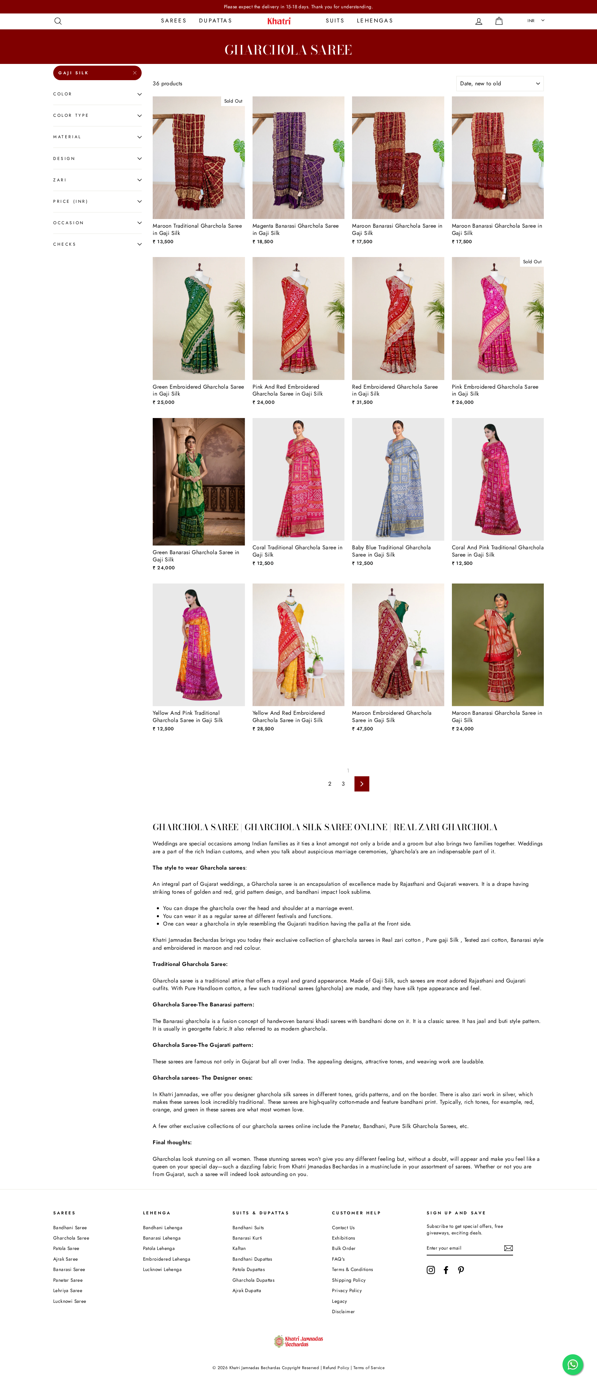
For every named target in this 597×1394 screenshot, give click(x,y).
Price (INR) (71, 201)
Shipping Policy (349, 1280)
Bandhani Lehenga (162, 1227)
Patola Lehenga (159, 1248)
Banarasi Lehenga (162, 1237)
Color (63, 94)
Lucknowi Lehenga (162, 1269)
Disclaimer (343, 1311)
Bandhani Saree (70, 1227)
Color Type (71, 115)
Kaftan (239, 1248)
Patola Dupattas (249, 1269)
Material (67, 137)
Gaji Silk (73, 73)
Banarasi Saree (69, 1269)
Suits (335, 21)
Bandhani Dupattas (252, 1258)
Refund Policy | (337, 1368)
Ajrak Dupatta (247, 1290)
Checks (65, 244)
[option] (298, 6)
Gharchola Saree (71, 1237)
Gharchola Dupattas (253, 1280)
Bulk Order (344, 1248)
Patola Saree (66, 1248)
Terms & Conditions (352, 1269)
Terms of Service (369, 1368)
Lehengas (375, 21)
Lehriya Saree (67, 1290)
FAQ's (338, 1258)
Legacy (339, 1301)
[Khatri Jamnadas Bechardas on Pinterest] (461, 1270)
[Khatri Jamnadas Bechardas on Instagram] (431, 1270)
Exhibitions (343, 1237)
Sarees (174, 21)
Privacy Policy (347, 1290)
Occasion (68, 223)
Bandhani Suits (248, 1227)
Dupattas (216, 21)
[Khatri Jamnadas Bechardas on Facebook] (446, 1270)
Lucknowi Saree (69, 1301)
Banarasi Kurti (248, 1237)
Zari (60, 180)
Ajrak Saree (65, 1258)
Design (64, 158)
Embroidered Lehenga (167, 1258)
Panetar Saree (68, 1280)
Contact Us (343, 1227)
